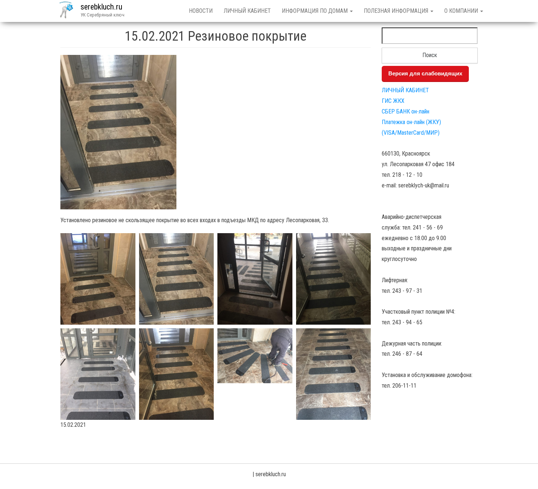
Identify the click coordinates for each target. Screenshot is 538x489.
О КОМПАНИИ (461, 10)
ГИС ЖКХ (393, 100)
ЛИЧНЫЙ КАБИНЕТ (247, 10)
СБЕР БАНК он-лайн (405, 111)
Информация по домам (315, 10)
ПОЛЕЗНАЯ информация (397, 10)
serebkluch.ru (101, 6)
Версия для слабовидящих (425, 73)
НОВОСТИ (201, 10)
